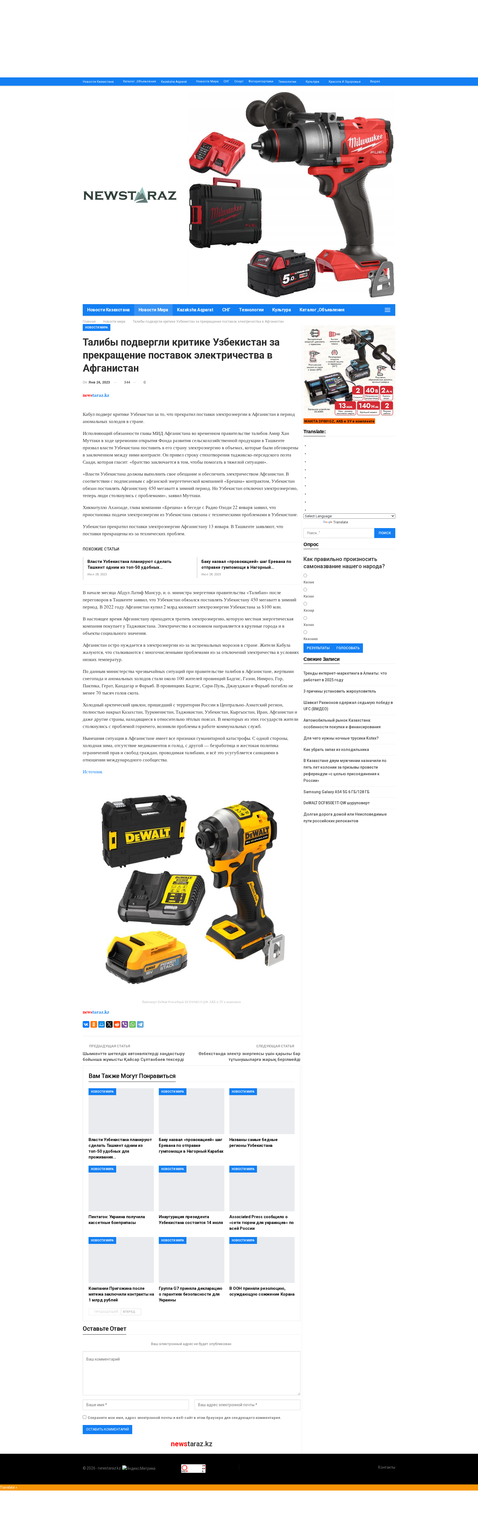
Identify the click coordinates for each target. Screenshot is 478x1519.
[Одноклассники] (93, 1024)
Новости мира (207, 81)
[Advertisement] (166, 38)
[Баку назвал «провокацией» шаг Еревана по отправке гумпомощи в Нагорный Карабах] (191, 1111)
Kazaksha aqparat (174, 81)
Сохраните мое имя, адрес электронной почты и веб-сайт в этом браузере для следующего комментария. (184, 1418)
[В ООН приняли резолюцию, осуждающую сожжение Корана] (262, 1260)
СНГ (226, 81)
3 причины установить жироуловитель (339, 691)
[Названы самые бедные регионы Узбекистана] (262, 1111)
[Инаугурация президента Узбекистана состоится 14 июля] (191, 1188)
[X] (109, 1024)
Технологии (287, 81)
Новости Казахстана (98, 81)
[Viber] (124, 1024)
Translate (340, 522)
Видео (375, 81)
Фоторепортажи (260, 81)
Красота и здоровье (345, 81)
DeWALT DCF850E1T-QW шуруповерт (336, 803)
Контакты (386, 1467)
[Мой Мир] (101, 1024)
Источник (92, 771)
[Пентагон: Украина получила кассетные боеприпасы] (121, 1188)
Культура (312, 81)
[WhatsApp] (132, 1024)
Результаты (318, 648)
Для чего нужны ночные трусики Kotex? (341, 738)
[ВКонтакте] (86, 1024)
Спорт (238, 81)
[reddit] (117, 1024)
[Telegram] (140, 1024)
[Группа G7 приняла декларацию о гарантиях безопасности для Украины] (191, 1260)
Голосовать (348, 648)
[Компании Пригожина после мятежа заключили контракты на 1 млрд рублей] (121, 1260)
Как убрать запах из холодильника (336, 749)
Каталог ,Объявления (139, 81)
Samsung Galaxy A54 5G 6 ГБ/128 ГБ (336, 792)
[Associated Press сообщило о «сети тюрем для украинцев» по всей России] (262, 1188)
